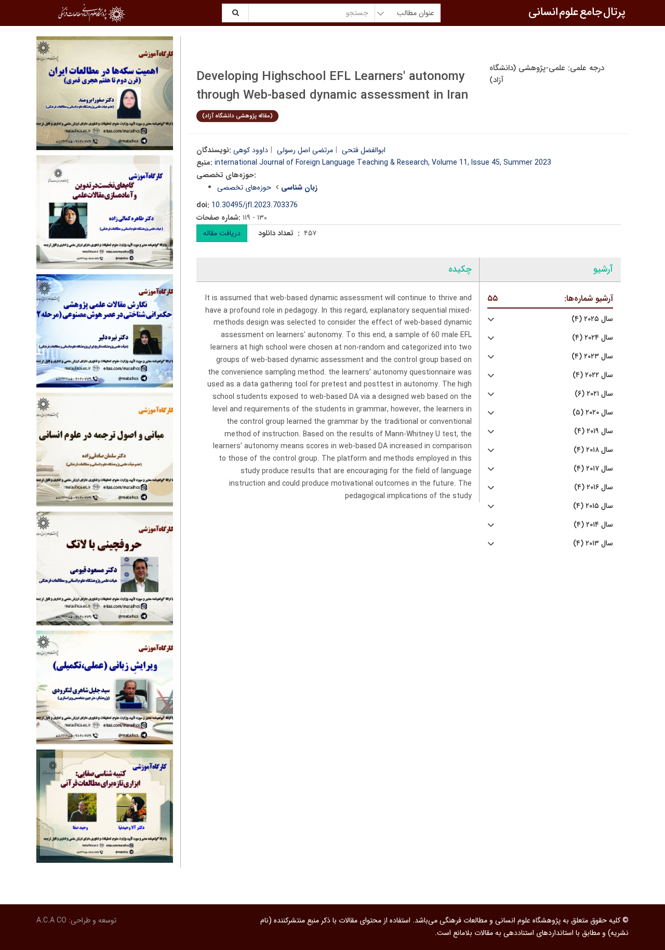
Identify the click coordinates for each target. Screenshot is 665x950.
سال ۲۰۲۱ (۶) (594, 394)
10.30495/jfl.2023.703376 (254, 205)
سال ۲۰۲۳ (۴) (592, 356)
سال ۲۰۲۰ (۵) (593, 412)
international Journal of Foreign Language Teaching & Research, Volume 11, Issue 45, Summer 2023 (383, 162)
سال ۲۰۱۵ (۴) (593, 506)
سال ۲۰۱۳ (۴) (593, 543)
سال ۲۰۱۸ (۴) (593, 450)
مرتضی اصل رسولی (305, 150)
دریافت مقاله (222, 233)
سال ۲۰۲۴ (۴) (592, 337)
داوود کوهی (250, 150)
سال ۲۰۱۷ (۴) (593, 468)
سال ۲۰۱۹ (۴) (593, 431)
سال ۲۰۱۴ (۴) (593, 524)
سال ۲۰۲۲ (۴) (593, 375)
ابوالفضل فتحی (363, 150)
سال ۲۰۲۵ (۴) (592, 319)
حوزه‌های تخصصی (244, 187)
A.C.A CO (51, 920)
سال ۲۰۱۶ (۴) (593, 487)
